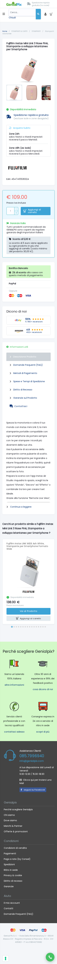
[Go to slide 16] (45, 626)
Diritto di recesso (13, 880)
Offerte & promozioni (16, 831)
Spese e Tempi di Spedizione (29, 381)
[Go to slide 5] (20, 626)
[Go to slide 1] (12, 627)
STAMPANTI (36, 31)
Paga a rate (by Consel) (17, 859)
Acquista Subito (21, 128)
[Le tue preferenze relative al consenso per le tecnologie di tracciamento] (6, 958)
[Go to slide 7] (25, 626)
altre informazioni (14, 684)
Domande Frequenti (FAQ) (28, 365)
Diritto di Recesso (22, 389)
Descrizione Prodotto (24, 356)
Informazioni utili (19, 346)
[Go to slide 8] (27, 626)
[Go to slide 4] (18, 626)
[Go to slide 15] (43, 626)
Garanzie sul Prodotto (25, 397)
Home (4, 31)
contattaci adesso (14, 731)
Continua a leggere (21, 506)
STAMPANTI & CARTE (19, 31)
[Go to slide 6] (23, 626)
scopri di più (42, 731)
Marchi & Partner (13, 826)
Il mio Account (12, 902)
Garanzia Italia (18, 223)
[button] (14, 93)
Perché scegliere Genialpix (18, 809)
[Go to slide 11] (34, 626)
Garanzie (9, 886)
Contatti (8, 908)
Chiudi (12, 17)
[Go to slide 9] (29, 626)
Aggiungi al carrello (34, 211)
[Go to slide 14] (40, 626)
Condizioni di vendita (15, 848)
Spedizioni (9, 864)
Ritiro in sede (11, 870)
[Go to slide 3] (16, 626)
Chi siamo (9, 815)
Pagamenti (10, 853)
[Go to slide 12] (36, 626)
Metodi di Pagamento (25, 373)
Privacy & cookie (13, 875)
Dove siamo (10, 820)
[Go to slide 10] (31, 626)
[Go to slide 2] (14, 626)
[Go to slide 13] (38, 626)
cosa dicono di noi (43, 689)
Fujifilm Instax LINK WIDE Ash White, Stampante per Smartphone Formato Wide (27, 546)
